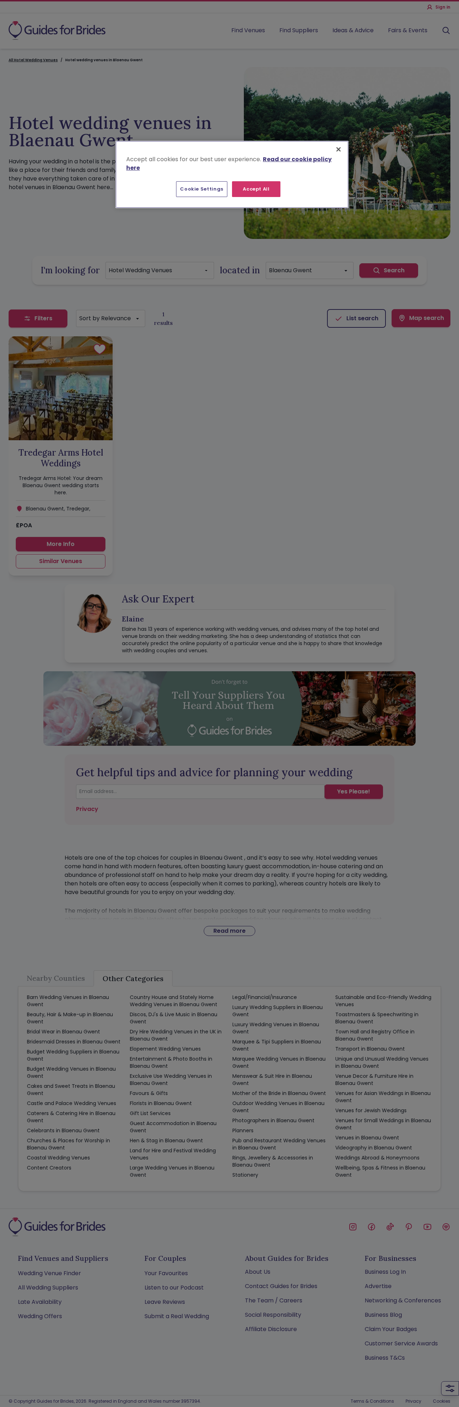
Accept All (256, 189)
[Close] (338, 149)
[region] (232, 174)
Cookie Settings (201, 189)
